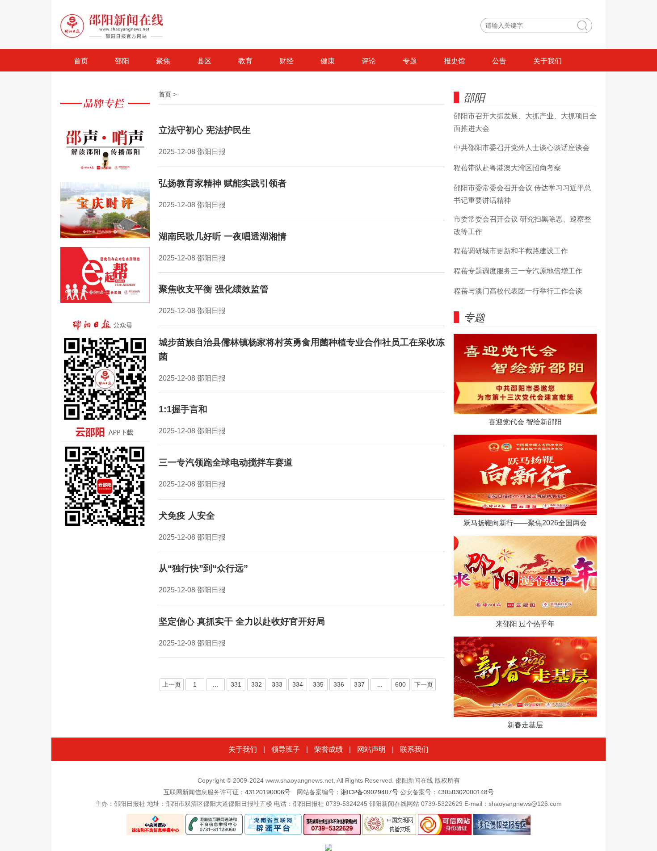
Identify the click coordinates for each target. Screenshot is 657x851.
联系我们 (414, 749)
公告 (499, 61)
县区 (204, 61)
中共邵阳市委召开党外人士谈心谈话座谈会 (522, 147)
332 (256, 684)
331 (236, 684)
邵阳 (122, 61)
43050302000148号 (466, 792)
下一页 (423, 684)
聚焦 (163, 61)
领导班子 (285, 749)
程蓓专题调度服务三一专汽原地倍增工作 (518, 271)
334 (297, 684)
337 (359, 684)
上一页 (171, 684)
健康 (327, 61)
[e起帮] (105, 279)
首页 (81, 61)
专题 (410, 61)
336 (338, 684)
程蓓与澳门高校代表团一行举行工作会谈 (518, 291)
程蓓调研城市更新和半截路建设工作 (511, 251)
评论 (369, 61)
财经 (286, 61)
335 (318, 684)
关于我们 (547, 61)
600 (400, 684)
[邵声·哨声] (105, 149)
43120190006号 (268, 792)
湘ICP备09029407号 (369, 792)
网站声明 (371, 749)
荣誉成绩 (328, 749)
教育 (245, 61)
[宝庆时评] (105, 214)
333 (277, 684)
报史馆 (454, 61)
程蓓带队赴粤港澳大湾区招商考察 (507, 168)
